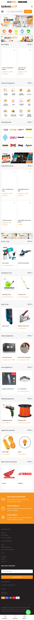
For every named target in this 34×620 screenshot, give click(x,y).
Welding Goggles (9, 420)
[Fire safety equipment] (9, 348)
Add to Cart (9, 76)
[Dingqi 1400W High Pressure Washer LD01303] (9, 56)
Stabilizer (10, 452)
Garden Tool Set (22, 294)
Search (28, 11)
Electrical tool (22, 326)
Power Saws (5, 263)
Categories (4, 556)
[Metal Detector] (25, 348)
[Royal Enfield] (9, 474)
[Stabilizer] (14, 442)
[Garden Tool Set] (25, 285)
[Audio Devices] (25, 379)
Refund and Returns (6, 547)
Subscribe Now (17, 577)
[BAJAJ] (25, 474)
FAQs (2, 544)
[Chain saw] (9, 285)
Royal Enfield (5, 483)
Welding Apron (24, 420)
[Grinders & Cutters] (25, 253)
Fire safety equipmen (8, 357)
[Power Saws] (9, 253)
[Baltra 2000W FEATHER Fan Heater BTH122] (25, 178)
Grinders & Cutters (23, 263)
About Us (3, 533)
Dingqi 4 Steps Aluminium (6, 190)
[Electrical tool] (25, 316)
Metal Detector (22, 357)
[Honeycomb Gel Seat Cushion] (9, 209)
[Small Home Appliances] (9, 379)
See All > (30, 44)
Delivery (3, 559)
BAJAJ (19, 483)
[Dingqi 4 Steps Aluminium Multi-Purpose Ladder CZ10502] (9, 178)
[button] (13, 25)
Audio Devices (22, 389)
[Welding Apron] (27, 411)
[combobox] (17, 11)
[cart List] (32, 6)
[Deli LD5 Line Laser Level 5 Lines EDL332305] (25, 56)
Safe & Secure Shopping (7, 549)
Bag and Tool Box (7, 326)
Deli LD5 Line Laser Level (24, 67)
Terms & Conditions (6, 537)
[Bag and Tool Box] (9, 316)
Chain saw (5, 294)
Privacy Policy (4, 535)
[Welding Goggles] (11, 411)
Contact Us (4, 561)
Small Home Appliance (8, 389)
